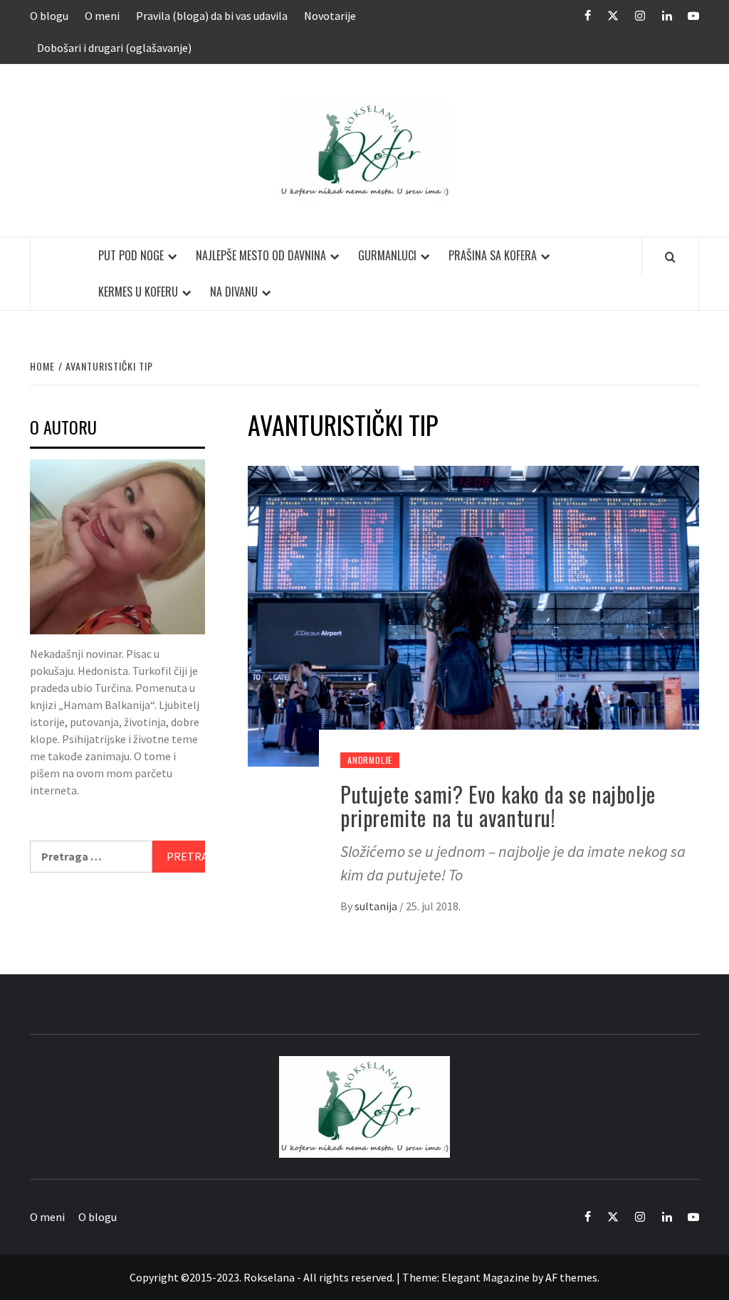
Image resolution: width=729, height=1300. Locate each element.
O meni (102, 16)
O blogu (49, 16)
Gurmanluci (387, 255)
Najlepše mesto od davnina (261, 255)
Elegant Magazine (485, 1277)
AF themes (571, 1277)
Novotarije (330, 16)
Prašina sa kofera (493, 255)
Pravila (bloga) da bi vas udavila (212, 16)
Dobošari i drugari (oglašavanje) (114, 48)
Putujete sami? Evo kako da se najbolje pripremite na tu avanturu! (498, 805)
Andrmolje (369, 760)
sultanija (377, 906)
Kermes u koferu (138, 291)
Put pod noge (131, 255)
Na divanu (234, 291)
